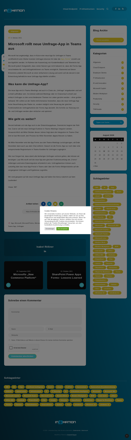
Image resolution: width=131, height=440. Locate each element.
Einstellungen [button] (50, 229)
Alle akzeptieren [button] (63, 229)
